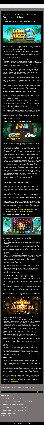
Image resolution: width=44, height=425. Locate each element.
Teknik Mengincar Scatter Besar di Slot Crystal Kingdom (15, 407)
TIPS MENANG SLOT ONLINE (14, 118)
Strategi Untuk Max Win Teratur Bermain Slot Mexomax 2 (15, 398)
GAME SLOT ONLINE (6, 12)
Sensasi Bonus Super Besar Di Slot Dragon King (13, 404)
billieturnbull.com (14, 381)
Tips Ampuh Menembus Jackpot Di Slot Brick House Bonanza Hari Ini (17, 401)
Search (2, 390)
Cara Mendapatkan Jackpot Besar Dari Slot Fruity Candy (15, 410)
